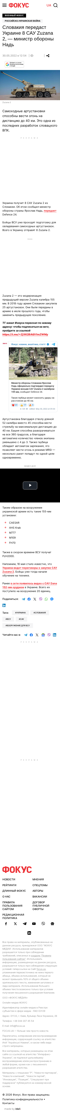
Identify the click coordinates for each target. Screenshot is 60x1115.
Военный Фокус (14, 15)
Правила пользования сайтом (12, 906)
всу (9, 619)
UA (49, 5)
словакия (40, 612)
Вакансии (39, 896)
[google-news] (52, 924)
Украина (21, 612)
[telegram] (24, 924)
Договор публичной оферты (40, 906)
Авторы (37, 890)
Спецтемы (40, 885)
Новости (8, 879)
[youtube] (34, 924)
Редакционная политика (13, 916)
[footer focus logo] (17, 869)
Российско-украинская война (22, 21)
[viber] (43, 924)
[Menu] (4, 5)
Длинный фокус (14, 890)
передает (50, 210)
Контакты (8, 1103)
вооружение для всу (18, 625)
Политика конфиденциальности (22, 1099)
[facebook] (6, 924)
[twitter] (15, 924)
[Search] (55, 5)
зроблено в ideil (12, 1109)
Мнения (38, 879)
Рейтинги (9, 885)
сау (22, 619)
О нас (6, 896)
